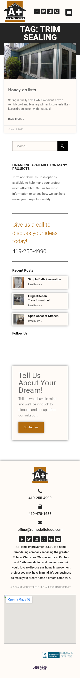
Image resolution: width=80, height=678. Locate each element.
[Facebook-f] (37, 11)
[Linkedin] (50, 11)
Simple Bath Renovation (44, 279)
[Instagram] (56, 11)
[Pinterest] (51, 539)
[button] (68, 12)
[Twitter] (43, 11)
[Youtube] (58, 539)
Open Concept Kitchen (43, 316)
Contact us (31, 427)
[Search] (62, 146)
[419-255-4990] (40, 491)
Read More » (16, 118)
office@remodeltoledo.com (40, 529)
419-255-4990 (29, 251)
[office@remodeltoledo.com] (40, 522)
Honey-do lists (22, 89)
